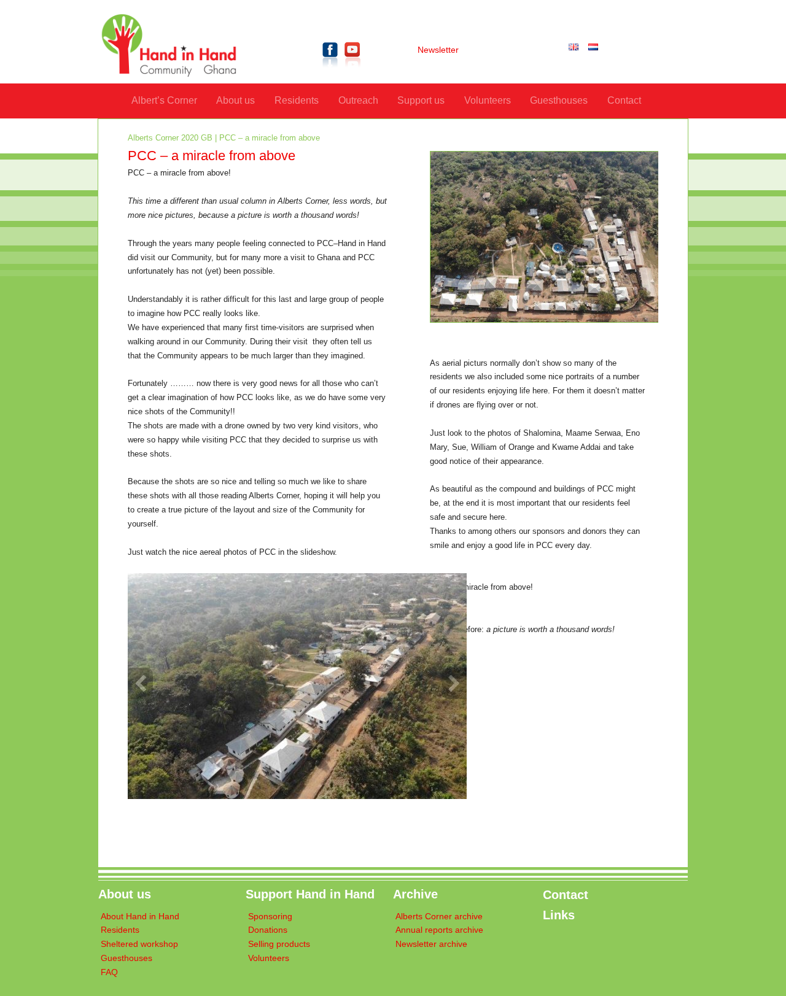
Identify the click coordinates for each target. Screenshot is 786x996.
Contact (624, 100)
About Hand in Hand (140, 916)
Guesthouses (559, 100)
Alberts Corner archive (439, 916)
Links (559, 915)
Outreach (358, 100)
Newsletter (438, 50)
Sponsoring (270, 916)
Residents (296, 100)
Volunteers (487, 100)
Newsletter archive (431, 944)
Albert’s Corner (164, 100)
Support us (421, 100)
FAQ (109, 972)
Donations (267, 930)
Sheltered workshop (139, 944)
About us (235, 100)
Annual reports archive (439, 930)
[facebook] (330, 69)
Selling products (279, 944)
